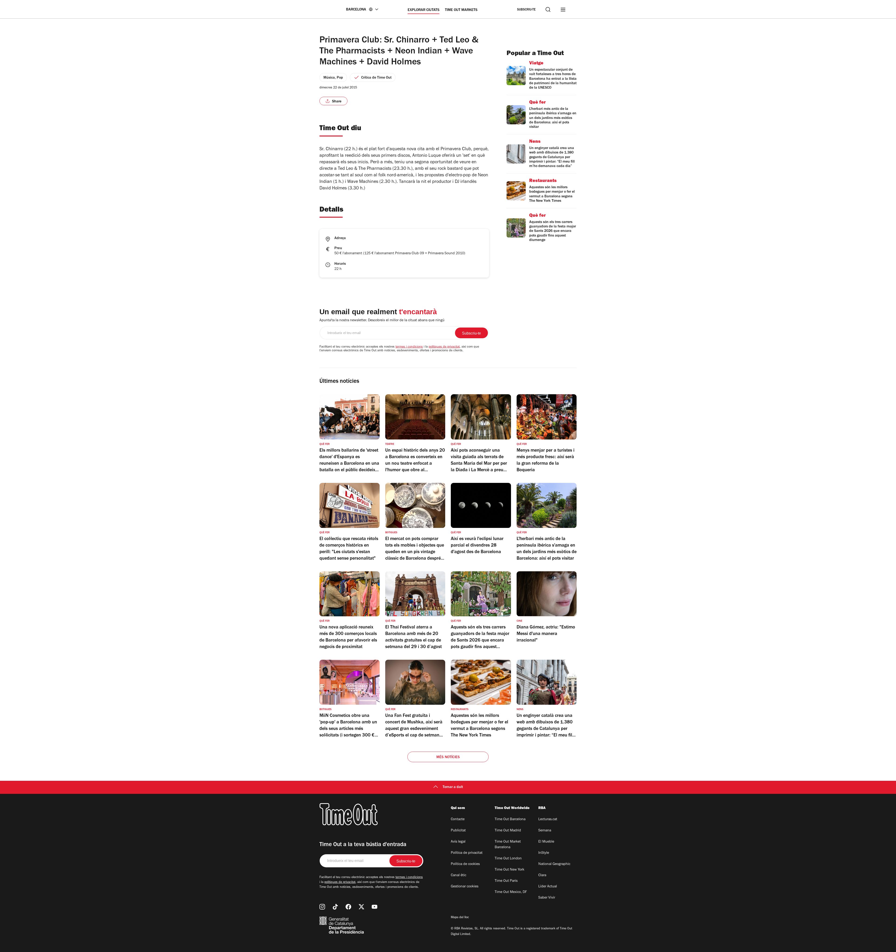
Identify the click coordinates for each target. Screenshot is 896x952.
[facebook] (348, 907)
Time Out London (508, 859)
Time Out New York (509, 870)
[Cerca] (548, 9)
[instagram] (322, 907)
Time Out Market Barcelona (508, 844)
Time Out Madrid (508, 831)
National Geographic (554, 864)
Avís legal (458, 842)
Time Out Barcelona (510, 819)
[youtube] (374, 907)
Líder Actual (547, 887)
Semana (544, 831)
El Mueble (546, 842)
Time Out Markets (461, 10)
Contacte (458, 819)
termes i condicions (409, 347)
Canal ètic (458, 875)
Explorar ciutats (423, 10)
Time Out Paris (506, 881)
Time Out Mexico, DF (511, 892)
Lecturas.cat (547, 819)
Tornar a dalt (453, 787)
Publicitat (458, 831)
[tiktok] (335, 907)
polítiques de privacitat (444, 347)
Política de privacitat (467, 853)
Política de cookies (465, 864)
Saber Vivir (546, 898)
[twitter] (361, 907)
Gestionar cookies (464, 887)
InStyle (543, 853)
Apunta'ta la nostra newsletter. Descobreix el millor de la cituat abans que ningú (381, 320)
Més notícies (448, 757)
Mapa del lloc (460, 917)
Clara (542, 875)
